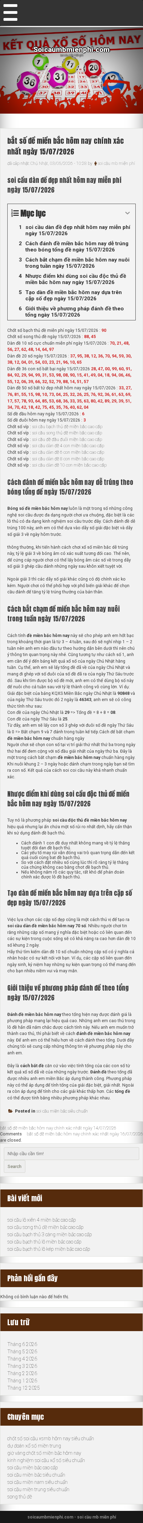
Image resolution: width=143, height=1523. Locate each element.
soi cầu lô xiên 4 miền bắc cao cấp (41, 1220)
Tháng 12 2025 (23, 1388)
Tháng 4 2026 (22, 1359)
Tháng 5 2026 (22, 1351)
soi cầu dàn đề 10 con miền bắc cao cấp (69, 465)
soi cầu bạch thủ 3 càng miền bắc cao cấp (49, 1234)
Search (15, 1166)
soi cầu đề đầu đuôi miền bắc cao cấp (67, 439)
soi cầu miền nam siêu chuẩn (37, 1482)
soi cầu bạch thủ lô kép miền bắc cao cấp (48, 1249)
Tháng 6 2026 (22, 1344)
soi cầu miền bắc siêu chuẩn (62, 1111)
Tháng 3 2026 (22, 1366)
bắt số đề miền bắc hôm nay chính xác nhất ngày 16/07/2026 (85, 1134)
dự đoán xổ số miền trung (34, 1446)
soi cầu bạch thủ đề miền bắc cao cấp (67, 426)
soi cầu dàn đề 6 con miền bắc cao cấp (68, 452)
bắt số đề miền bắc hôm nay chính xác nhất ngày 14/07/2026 (58, 1128)
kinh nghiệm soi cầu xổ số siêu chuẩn (46, 1460)
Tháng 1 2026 (22, 1380)
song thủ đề (19, 1496)
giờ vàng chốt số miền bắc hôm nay (44, 1453)
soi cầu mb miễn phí (116, 163)
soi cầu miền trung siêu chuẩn (38, 1489)
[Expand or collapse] (127, 213)
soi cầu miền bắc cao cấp (32, 1467)
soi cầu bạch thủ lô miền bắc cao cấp (44, 1242)
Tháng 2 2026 (22, 1373)
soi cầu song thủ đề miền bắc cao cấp (67, 433)
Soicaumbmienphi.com (71, 49)
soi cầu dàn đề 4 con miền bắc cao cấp (68, 445)
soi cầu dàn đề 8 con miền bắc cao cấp (68, 459)
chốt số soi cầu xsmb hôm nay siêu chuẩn (50, 1438)
